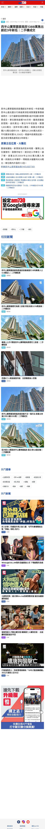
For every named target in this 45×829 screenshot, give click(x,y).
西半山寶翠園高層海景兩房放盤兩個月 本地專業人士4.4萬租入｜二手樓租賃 (22, 271)
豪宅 (30, 229)
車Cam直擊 (17, 477)
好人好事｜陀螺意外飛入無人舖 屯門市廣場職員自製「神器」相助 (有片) (22, 528)
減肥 (21, 486)
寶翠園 (5, 229)
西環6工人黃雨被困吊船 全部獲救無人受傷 (19, 378)
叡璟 (33, 482)
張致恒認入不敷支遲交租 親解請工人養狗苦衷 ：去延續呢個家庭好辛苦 (22, 633)
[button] (2, 3)
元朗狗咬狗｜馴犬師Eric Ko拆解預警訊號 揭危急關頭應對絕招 (23, 597)
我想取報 (22, 826)
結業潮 (28, 477)
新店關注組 (6, 482)
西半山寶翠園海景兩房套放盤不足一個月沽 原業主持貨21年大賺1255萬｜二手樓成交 (22, 415)
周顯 (28, 486)
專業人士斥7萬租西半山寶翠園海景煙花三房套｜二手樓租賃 (23, 343)
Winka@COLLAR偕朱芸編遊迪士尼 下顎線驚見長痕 (22, 563)
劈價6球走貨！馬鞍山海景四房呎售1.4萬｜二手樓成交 (23, 174)
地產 (3, 22)
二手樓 (22, 229)
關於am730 (35, 826)
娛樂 (3, 565)
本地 (3, 381)
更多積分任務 (33, 809)
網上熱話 (17, 482)
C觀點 (26, 482)
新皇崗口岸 (37, 477)
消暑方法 (6, 486)
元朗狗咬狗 (6, 477)
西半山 (14, 229)
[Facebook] (18, 821)
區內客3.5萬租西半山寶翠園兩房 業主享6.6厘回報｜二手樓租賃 (22, 451)
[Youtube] (28, 821)
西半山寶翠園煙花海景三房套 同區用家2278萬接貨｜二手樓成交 (23, 307)
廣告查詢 (10, 826)
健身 (14, 486)
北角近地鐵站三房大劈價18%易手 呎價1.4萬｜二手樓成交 (24, 177)
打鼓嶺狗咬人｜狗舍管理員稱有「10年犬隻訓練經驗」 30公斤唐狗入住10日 (23, 671)
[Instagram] (23, 821)
